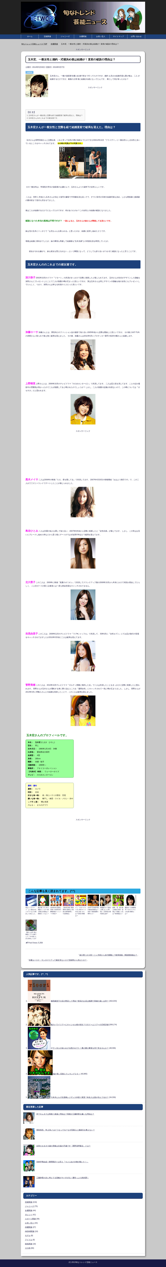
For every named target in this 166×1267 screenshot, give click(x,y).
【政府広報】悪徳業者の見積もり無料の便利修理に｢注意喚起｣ (68, 910)
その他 (27, 1248)
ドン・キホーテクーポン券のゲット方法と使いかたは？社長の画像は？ (80, 911)
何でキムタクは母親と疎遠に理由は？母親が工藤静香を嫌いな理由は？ (65, 1114)
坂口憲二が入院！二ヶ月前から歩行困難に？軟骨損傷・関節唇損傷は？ (108, 955)
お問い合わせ (136, 36)
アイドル (28, 1240)
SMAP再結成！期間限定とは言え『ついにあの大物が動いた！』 (62, 1162)
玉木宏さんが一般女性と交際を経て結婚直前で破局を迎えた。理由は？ (55, 115)
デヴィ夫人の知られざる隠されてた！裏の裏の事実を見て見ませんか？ (80, 1048)
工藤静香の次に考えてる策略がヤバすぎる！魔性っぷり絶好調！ (62, 1178)
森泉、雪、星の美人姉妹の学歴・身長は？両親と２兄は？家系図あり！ (117, 910)
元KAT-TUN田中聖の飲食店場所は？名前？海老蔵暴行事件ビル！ (93, 910)
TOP (36, 44)
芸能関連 (47, 36)
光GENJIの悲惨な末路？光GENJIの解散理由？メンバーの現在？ (55, 910)
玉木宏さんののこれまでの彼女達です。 (43, 118)
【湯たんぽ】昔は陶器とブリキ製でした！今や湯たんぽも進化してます (31, 935)
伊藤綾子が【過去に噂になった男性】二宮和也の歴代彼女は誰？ (105, 910)
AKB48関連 (29, 1231)
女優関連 (83, 36)
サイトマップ (118, 36)
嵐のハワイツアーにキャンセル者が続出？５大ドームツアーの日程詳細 (80, 1025)
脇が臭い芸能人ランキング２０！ (66, 1074)
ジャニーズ (65, 36)
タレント (28, 1215)
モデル (27, 1236)
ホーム (30, 36)
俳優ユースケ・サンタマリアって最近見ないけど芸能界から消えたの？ (58, 960)
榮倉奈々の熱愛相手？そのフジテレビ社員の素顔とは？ (130, 910)
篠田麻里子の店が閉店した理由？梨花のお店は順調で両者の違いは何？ (80, 1001)
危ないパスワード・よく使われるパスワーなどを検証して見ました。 (31, 910)
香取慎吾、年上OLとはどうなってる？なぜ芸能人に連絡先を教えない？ (65, 1130)
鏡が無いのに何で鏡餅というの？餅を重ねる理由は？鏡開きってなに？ (43, 910)
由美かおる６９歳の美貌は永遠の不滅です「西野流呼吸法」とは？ (63, 1146)
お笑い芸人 (100, 36)
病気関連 (28, 1244)
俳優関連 (29, 72)
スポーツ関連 (30, 1219)
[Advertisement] (83, 104)
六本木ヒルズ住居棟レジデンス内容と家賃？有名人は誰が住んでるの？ (80, 1097)
